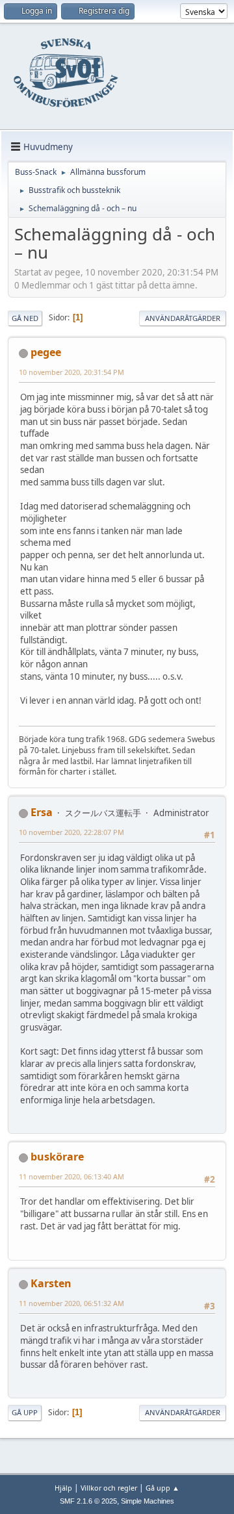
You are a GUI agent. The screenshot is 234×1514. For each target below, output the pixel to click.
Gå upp (25, 1412)
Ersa (42, 812)
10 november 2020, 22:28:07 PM (71, 832)
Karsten (51, 1283)
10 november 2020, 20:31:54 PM (71, 372)
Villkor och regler (109, 1488)
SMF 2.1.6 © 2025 (88, 1501)
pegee (46, 352)
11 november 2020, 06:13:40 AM (71, 1176)
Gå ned (25, 318)
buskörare (57, 1156)
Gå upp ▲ (162, 1488)
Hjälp (63, 1488)
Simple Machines (147, 1501)
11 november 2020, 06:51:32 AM (71, 1303)
